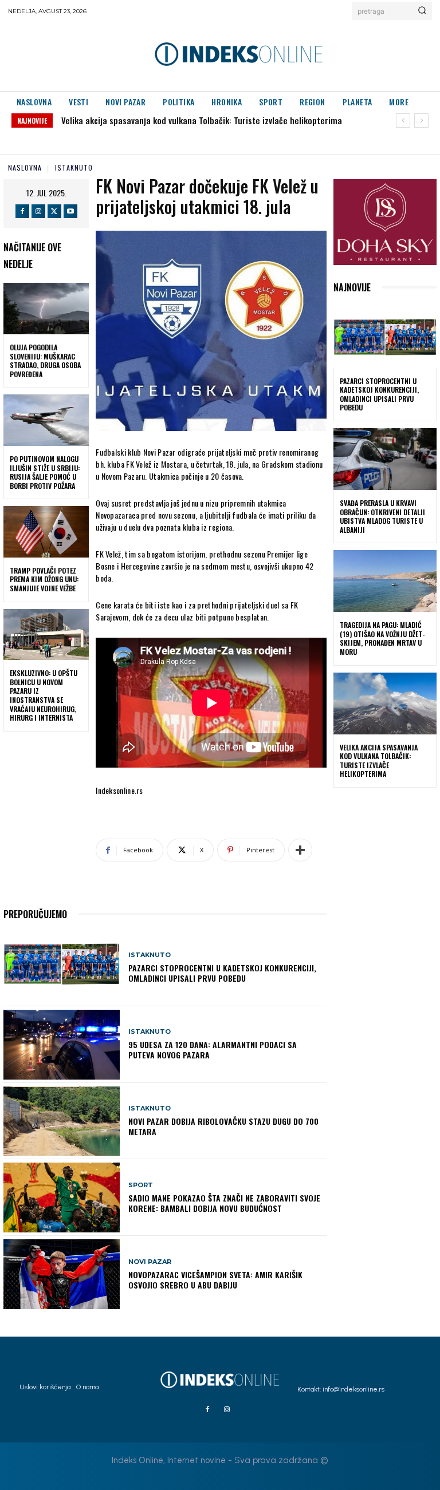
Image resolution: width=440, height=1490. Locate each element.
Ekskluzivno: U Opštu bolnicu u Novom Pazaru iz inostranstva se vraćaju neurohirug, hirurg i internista (43, 695)
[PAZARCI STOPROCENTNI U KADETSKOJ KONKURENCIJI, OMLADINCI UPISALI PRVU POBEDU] (61, 968)
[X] (54, 211)
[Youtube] (70, 211)
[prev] (403, 120)
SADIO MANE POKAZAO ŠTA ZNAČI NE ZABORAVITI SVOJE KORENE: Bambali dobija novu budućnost (224, 1203)
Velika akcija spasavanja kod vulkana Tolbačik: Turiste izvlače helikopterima (201, 120)
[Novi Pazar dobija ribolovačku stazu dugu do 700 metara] (61, 1121)
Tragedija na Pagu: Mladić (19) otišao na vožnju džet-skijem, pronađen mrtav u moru (382, 638)
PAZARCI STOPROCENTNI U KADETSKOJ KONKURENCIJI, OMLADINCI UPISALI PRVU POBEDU (222, 973)
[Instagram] (38, 211)
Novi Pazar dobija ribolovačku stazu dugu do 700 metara (223, 1126)
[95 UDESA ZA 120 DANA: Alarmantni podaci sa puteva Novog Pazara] (61, 1045)
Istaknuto (74, 167)
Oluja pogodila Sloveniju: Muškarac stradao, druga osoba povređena (45, 360)
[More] (300, 850)
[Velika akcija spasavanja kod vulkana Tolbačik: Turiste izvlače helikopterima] (385, 703)
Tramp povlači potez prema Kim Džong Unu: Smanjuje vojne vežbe (44, 579)
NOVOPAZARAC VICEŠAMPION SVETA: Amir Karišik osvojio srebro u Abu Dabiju (215, 1279)
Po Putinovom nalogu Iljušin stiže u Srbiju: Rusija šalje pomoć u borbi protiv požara (45, 472)
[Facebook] (22, 211)
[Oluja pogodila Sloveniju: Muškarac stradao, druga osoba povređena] (46, 308)
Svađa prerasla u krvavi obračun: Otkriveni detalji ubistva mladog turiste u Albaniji (382, 516)
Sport (140, 1185)
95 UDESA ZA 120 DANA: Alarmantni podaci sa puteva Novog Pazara (212, 1049)
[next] (421, 120)
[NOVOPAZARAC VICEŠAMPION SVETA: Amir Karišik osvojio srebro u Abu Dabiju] (61, 1274)
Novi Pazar (149, 1262)
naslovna (25, 167)
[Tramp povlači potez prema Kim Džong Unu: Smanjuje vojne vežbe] (46, 532)
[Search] (422, 11)
